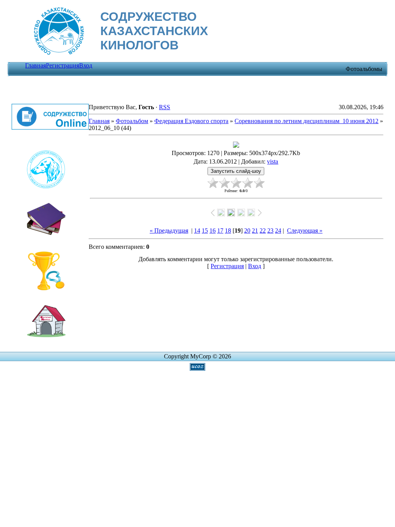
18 (228, 230)
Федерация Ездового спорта (191, 121)
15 (205, 230)
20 (247, 230)
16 (212, 230)
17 (220, 230)
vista (272, 161)
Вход (85, 65)
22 (263, 230)
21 (255, 230)
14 (197, 230)
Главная (35, 65)
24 (278, 230)
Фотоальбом (132, 121)
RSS (164, 107)
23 (270, 230)
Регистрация (62, 65)
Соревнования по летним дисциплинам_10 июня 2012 (306, 121)
